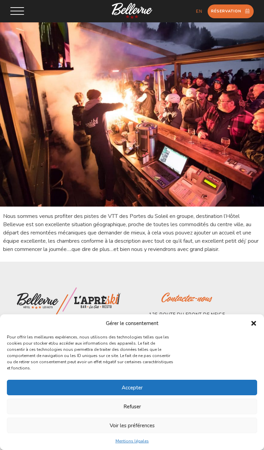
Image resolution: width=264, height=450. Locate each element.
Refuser (132, 406)
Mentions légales (132, 441)
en (199, 11)
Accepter (132, 387)
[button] (253, 323)
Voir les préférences (132, 425)
